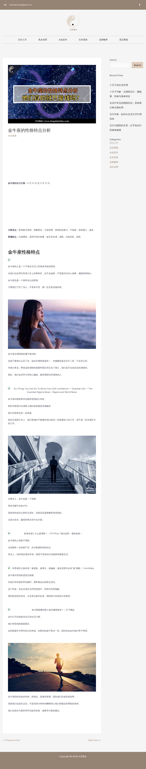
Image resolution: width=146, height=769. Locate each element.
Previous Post (11, 740)
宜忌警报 (123, 39)
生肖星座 (83, 39)
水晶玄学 (63, 39)
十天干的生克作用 (119, 85)
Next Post (94, 740)
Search (113, 59)
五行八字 (22, 39)
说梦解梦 (103, 39)
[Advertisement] (52, 161)
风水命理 (42, 39)
